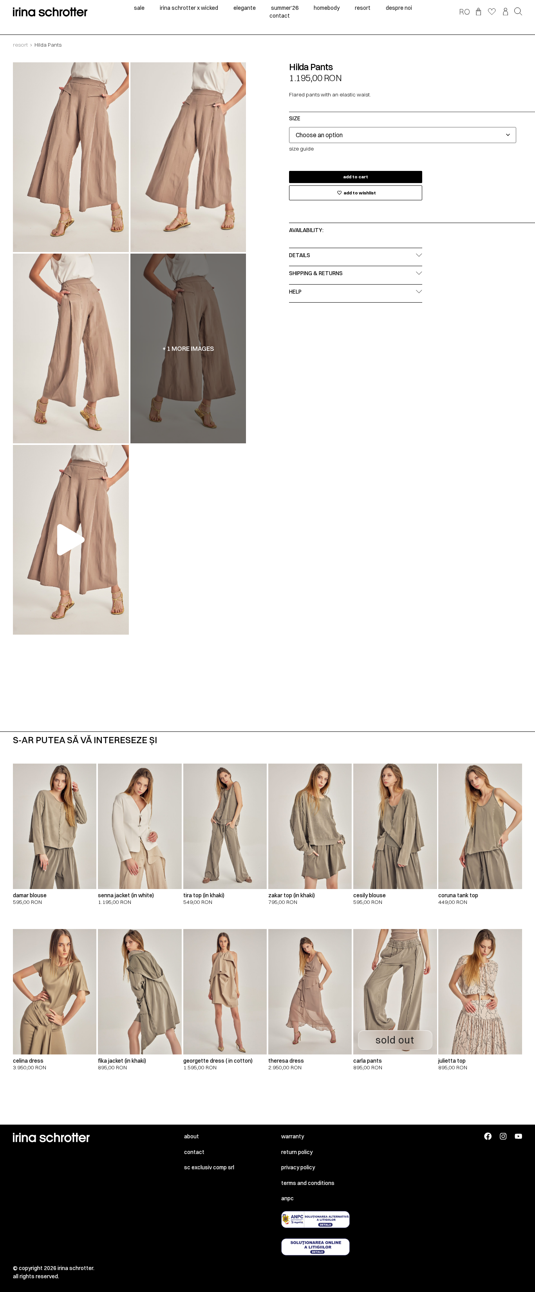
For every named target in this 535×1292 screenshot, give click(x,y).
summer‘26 (284, 8)
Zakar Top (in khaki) (291, 895)
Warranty (292, 1136)
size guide (301, 148)
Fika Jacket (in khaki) (122, 1061)
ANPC (287, 1198)
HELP (295, 292)
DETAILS (299, 255)
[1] (70, 157)
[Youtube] (518, 1136)
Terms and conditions (307, 1183)
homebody (327, 8)
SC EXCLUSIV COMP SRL (209, 1167)
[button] (518, 12)
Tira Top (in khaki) (203, 895)
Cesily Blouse (369, 895)
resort (363, 8)
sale (139, 8)
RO (464, 11)
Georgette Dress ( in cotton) (218, 1061)
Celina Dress (28, 1061)
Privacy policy (298, 1167)
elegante (244, 8)
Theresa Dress (286, 1061)
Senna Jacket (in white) (126, 895)
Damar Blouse (30, 895)
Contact (194, 1152)
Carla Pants (367, 1061)
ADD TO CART (355, 177)
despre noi (399, 8)
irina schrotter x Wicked (189, 8)
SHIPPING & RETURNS (316, 273)
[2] (188, 157)
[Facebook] (488, 1136)
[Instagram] (503, 1136)
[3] (70, 348)
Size (294, 119)
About (191, 1136)
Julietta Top (452, 1061)
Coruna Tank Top (458, 895)
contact (279, 16)
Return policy (297, 1152)
